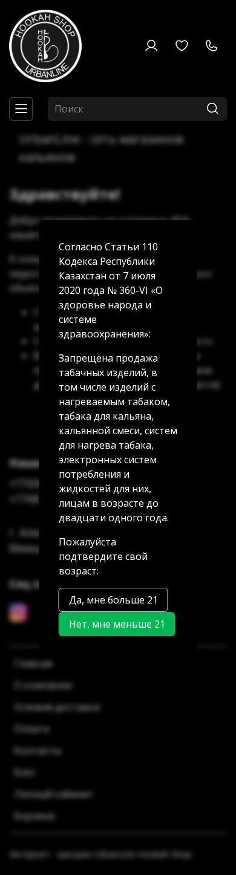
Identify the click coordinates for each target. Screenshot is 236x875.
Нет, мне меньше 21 (117, 624)
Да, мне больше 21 (113, 600)
